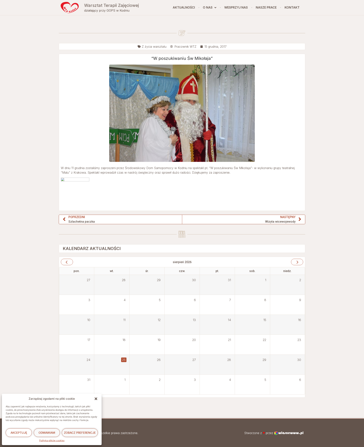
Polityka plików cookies (51, 440)
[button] (96, 399)
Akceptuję (19, 432)
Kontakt (292, 7)
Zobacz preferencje (80, 432)
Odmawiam (46, 432)
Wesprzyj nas (236, 7)
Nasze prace (266, 7)
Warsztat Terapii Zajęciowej (111, 5)
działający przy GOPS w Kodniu (106, 10)
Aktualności (184, 7)
